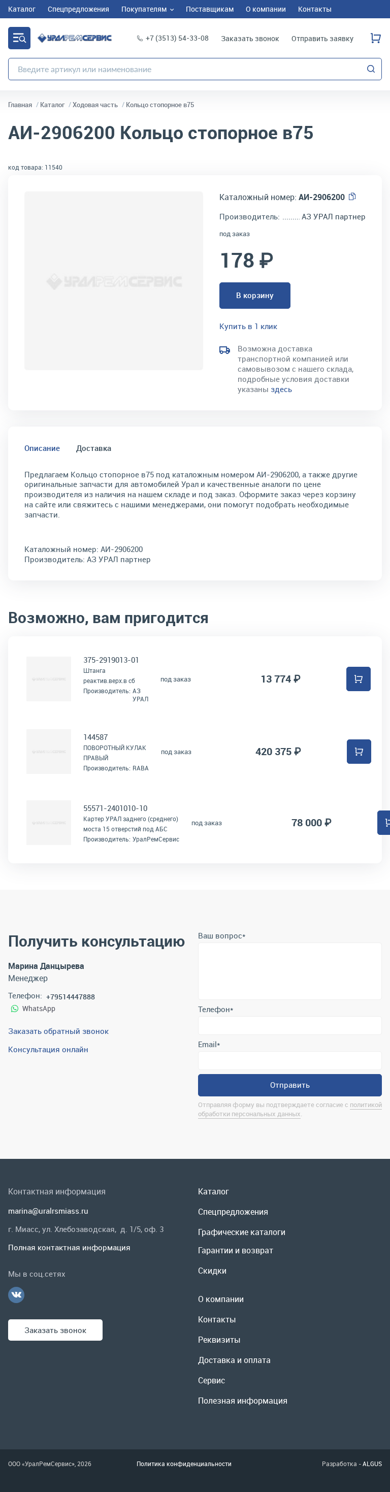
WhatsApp (38, 1008)
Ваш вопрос (221, 935)
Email (209, 1044)
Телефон (215, 1009)
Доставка (93, 448)
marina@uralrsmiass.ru (48, 1211)
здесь (281, 389)
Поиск (371, 69)
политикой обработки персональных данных (290, 1109)
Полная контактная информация (69, 1247)
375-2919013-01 (111, 660)
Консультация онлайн (48, 1049)
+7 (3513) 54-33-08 (177, 38)
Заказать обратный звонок (58, 1031)
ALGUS (372, 1463)
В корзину (255, 295)
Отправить (290, 1085)
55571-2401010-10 (115, 808)
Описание (42, 448)
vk (16, 1295)
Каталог (19, 38)
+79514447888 (70, 996)
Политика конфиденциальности (184, 1463)
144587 (95, 737)
